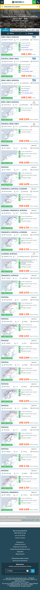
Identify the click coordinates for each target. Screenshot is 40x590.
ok (33, 571)
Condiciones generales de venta (20, 549)
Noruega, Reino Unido (10, 59)
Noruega (5, 145)
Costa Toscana (20, 537)
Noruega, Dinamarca (9, 492)
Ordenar (30, 33)
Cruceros (3, 517)
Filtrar (12, 33)
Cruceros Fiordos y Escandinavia (10, 520)
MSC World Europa (20, 533)
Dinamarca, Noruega (9, 275)
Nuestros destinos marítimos (17, 517)
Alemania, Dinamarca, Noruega (14, 210)
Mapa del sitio (20, 554)
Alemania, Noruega (9, 254)
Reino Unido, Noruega (10, 37)
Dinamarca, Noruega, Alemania (14, 189)
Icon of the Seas (20, 535)
